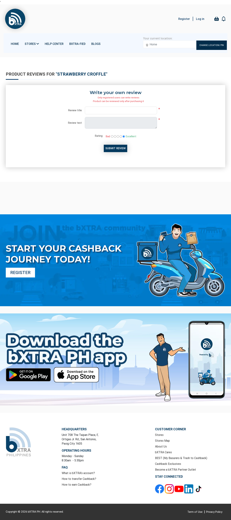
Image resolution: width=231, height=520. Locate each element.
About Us (161, 446)
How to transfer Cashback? (79, 479)
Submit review (115, 148)
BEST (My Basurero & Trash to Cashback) (181, 458)
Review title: (75, 110)
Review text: (75, 122)
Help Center (54, 44)
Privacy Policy (214, 511)
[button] (224, 18)
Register (184, 19)
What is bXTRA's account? (78, 473)
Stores (159, 435)
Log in (200, 19)
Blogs (96, 44)
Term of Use (195, 511)
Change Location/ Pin (211, 45)
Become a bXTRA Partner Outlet (175, 469)
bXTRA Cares (163, 452)
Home (15, 44)
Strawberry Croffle (81, 74)
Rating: (99, 135)
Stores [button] (30, 44)
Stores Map (162, 440)
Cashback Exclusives (168, 464)
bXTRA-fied (77, 44)
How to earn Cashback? (76, 484)
